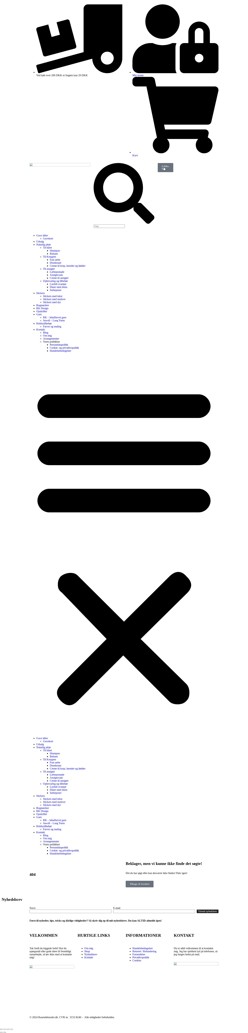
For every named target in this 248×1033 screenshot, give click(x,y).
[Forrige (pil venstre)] (1, 1032)
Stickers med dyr (52, 302)
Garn (39, 314)
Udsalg (40, 241)
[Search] (124, 222)
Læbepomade (57, 271)
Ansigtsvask (56, 274)
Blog (45, 332)
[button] (124, 544)
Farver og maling (52, 326)
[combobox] (109, 226)
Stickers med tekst (52, 296)
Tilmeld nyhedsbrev (207, 911)
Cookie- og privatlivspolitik (64, 347)
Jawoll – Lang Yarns (54, 320)
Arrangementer (51, 338)
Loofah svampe (58, 284)
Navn (32, 908)
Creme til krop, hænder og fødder (67, 265)
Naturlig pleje (43, 244)
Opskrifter (41, 311)
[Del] (8, 1029)
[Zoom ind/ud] (1, 1029)
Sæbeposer (55, 290)
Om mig (47, 335)
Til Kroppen (49, 256)
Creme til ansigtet (59, 278)
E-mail (116, 908)
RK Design (42, 308)
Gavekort (48, 238)
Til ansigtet (49, 268)
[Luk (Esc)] (11, 1029)
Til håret (47, 247)
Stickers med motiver (54, 299)
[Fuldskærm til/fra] (4, 1029)
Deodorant (55, 262)
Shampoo (55, 250)
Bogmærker (42, 305)
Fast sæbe (55, 259)
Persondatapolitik (59, 344)
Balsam (54, 253)
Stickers (40, 293)
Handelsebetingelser (60, 350)
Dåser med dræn (58, 287)
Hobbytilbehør (44, 323)
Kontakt (40, 329)
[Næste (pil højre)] (4, 1032)
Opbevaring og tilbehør (55, 281)
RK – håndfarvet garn (54, 317)
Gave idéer (42, 235)
